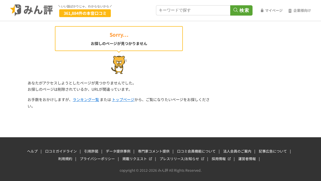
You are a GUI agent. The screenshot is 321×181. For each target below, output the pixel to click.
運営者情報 (247, 158)
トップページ (123, 99)
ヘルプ (32, 151)
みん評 (31, 10)
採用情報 (219, 158)
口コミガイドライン (61, 151)
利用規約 (65, 158)
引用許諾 (91, 151)
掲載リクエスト (134, 158)
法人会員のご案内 (237, 151)
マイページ (274, 10)
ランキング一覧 (86, 99)
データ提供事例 (118, 151)
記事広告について (273, 151)
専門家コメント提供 (154, 151)
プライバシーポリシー (97, 158)
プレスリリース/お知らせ (179, 158)
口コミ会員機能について (196, 151)
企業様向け (302, 10)
